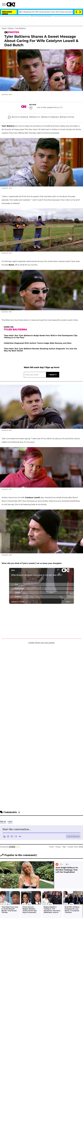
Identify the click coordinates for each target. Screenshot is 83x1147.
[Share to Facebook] (20, 117)
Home (4, 28)
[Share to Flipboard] (50, 117)
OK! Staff (32, 105)
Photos (10, 28)
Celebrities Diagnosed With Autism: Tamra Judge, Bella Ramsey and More (37, 343)
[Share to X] (34, 117)
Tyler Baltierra (20, 28)
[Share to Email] (67, 117)
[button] (4, 4)
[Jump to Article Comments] (9, 117)
